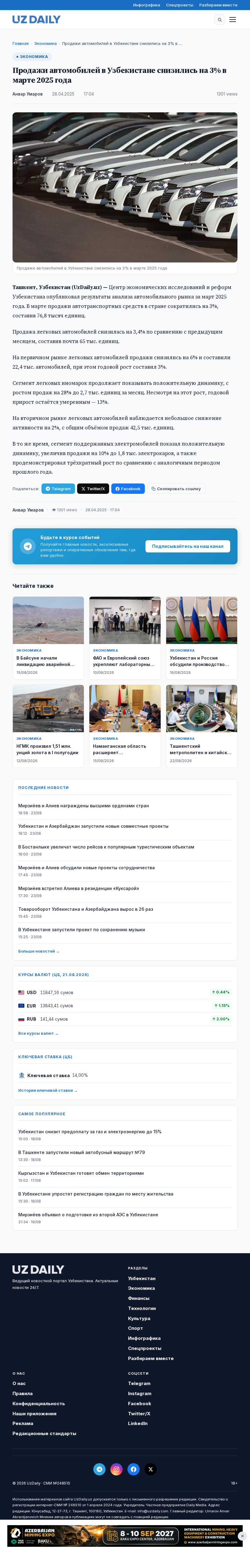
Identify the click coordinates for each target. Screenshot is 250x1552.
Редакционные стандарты (44, 1433)
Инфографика (146, 4)
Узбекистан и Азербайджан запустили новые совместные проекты (93, 826)
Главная (20, 43)
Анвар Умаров (27, 94)
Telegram (61, 488)
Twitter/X (96, 488)
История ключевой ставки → (48, 1090)
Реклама (22, 1423)
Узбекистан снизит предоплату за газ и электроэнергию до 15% (90, 1131)
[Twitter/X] (151, 1469)
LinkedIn (138, 1423)
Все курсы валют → (38, 1033)
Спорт (135, 1328)
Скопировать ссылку (179, 488)
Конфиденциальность (38, 1403)
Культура (139, 1318)
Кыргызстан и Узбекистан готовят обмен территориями (81, 1173)
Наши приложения (34, 1413)
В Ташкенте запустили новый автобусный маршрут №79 (81, 1152)
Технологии (142, 1308)
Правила (22, 1393)
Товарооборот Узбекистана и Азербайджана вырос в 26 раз (85, 909)
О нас (19, 1383)
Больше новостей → (39, 951)
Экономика (45, 43)
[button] (219, 19)
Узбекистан (141, 1278)
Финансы (138, 1298)
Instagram (140, 1393)
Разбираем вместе (218, 4)
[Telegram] (99, 1469)
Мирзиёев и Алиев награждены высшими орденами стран (83, 805)
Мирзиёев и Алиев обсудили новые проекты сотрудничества (86, 867)
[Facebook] (133, 1469)
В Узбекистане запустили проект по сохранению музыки (81, 929)
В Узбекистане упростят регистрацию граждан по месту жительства (95, 1193)
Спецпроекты (179, 4)
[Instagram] (116, 1469)
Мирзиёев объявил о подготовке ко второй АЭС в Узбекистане (88, 1214)
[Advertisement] (125, 1536)
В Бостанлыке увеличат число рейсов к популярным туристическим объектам (106, 846)
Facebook (131, 488)
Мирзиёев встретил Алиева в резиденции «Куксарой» (78, 888)
